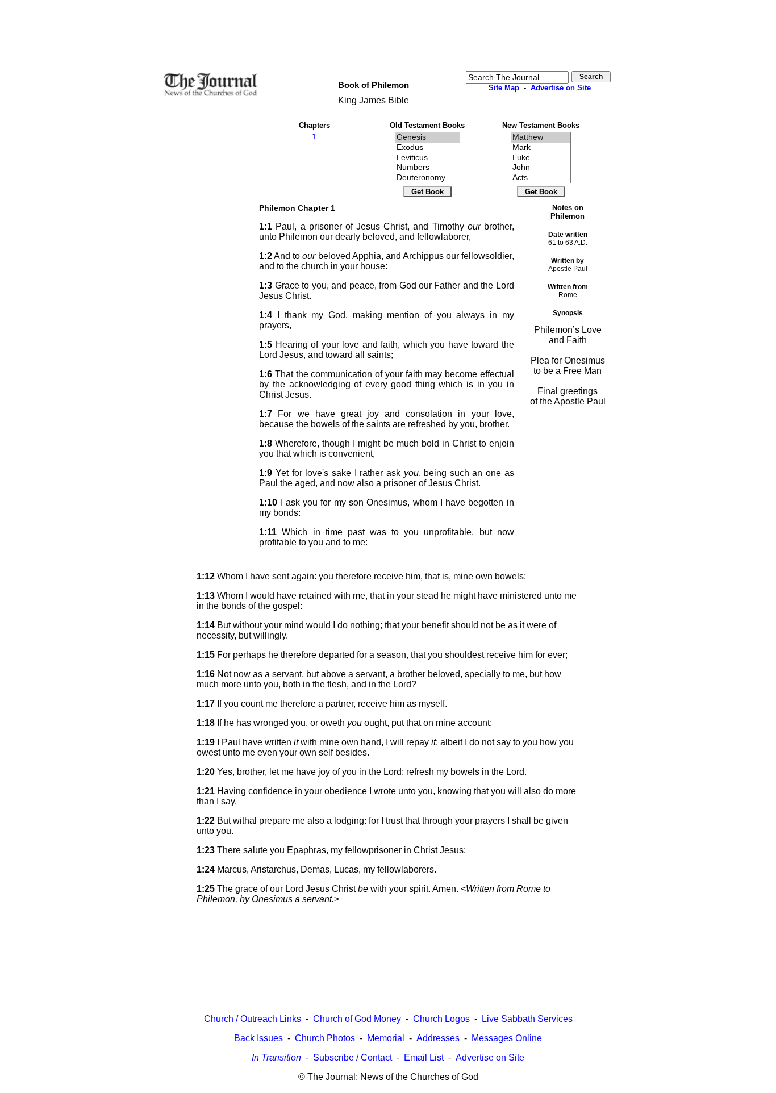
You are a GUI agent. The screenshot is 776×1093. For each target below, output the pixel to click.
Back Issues (258, 1038)
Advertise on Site (561, 88)
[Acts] (540, 178)
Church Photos (325, 1038)
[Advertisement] (388, 34)
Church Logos (441, 1019)
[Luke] (540, 158)
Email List (424, 1057)
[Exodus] (427, 148)
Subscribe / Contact (352, 1057)
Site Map (504, 88)
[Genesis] (427, 137)
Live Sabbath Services (527, 1019)
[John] (540, 167)
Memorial (385, 1038)
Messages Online (507, 1038)
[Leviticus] (427, 158)
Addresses (438, 1038)
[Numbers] (427, 167)
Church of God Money (357, 1019)
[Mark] (540, 148)
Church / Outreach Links (252, 1019)
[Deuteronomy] (427, 178)
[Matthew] (540, 137)
